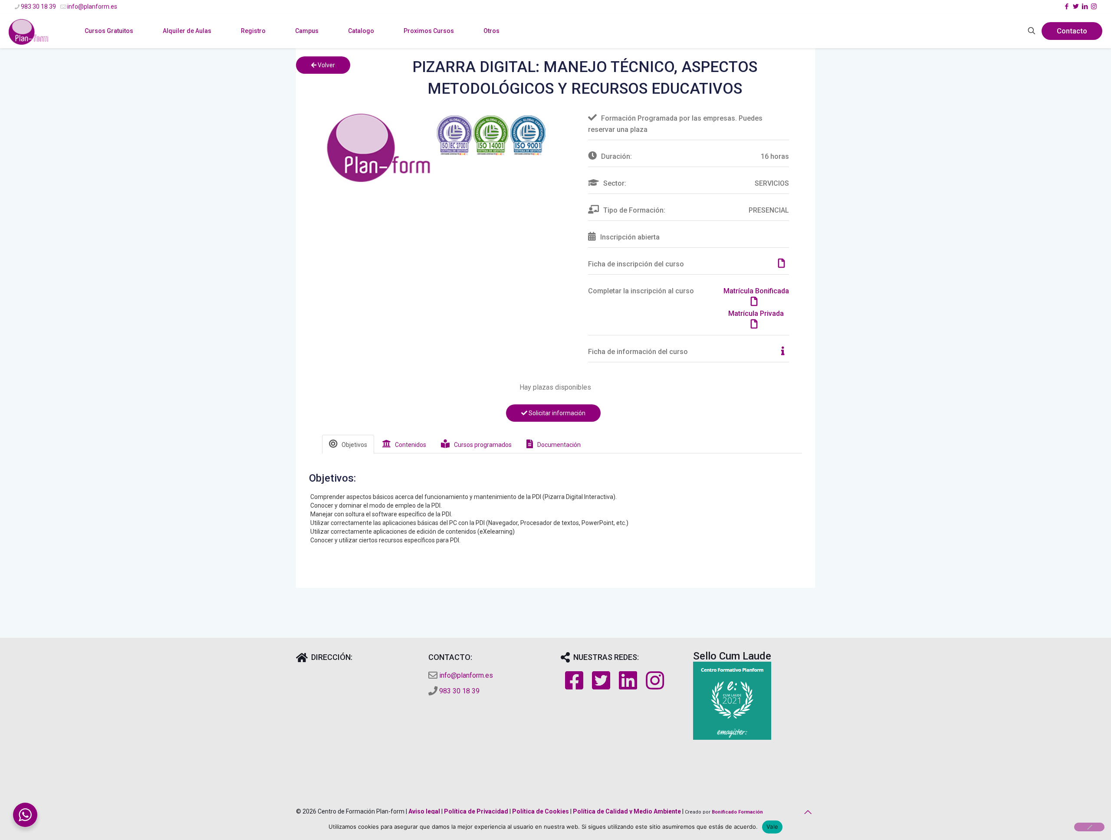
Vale (772, 826)
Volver (325, 65)
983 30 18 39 (38, 6)
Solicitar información (556, 413)
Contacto (1072, 30)
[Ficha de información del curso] (785, 352)
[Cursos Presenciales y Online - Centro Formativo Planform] (28, 44)
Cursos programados (483, 444)
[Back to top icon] (806, 812)
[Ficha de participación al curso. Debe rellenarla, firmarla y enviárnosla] (783, 264)
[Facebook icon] (1066, 6)
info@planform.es (92, 6)
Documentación (559, 444)
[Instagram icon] (1094, 6)
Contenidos (410, 444)
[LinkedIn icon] (1084, 6)
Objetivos (354, 444)
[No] (1089, 827)
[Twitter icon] (1075, 6)
